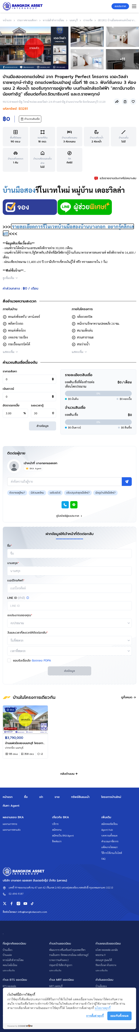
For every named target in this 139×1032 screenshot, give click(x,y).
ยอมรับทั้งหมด (119, 1016)
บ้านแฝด (7, 954)
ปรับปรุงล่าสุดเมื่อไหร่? (78, 493)
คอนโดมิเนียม (10, 965)
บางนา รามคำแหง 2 (59, 960)
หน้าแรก (7, 797)
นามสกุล (13, 563)
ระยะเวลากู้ (37, 405)
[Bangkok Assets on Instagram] (18, 904)
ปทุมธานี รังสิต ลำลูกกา (60, 965)
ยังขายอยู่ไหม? (17, 493)
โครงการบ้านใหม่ (111, 797)
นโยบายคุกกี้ (103, 1008)
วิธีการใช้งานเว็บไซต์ (111, 852)
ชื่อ (9, 546)
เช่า (41, 797)
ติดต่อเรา (57, 841)
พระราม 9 (101, 954)
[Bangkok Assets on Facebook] (12, 904)
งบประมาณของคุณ (19, 615)
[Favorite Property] (133, 101)
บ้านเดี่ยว (7, 949)
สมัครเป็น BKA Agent (63, 835)
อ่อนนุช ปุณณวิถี (104, 960)
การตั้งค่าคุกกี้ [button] (95, 1016)
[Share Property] (117, 101)
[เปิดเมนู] (134, 6)
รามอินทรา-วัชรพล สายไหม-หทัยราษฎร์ (68, 954)
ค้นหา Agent (11, 806)
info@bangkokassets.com (32, 911)
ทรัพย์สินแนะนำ (80, 797)
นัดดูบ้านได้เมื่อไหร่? (105, 493)
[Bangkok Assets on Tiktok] (32, 904)
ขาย (57, 797)
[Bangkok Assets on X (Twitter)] (5, 904)
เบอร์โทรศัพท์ (15, 580)
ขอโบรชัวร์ (55, 493)
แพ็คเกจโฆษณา (109, 847)
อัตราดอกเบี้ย (11, 405)
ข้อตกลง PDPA (41, 660)
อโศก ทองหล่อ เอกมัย (107, 949)
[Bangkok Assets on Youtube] (25, 904)
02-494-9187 (16, 893)
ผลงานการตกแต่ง (11, 829)
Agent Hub (107, 829)
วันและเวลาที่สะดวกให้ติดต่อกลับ (27, 633)
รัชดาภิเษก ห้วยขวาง (106, 965)
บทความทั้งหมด (109, 835)
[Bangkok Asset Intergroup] (23, 6)
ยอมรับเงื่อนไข (32, 660)
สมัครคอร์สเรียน (109, 823)
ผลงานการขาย (10, 823)
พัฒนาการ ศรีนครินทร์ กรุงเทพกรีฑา (67, 949)
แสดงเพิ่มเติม (9, 970)
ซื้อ (26, 797)
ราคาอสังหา (10, 371)
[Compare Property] (125, 101)
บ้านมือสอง (19, 189)
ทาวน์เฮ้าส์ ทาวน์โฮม (13, 960)
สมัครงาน (57, 829)
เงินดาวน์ (8, 389)
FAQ (103, 858)
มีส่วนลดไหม (37, 493)
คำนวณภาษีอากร (109, 841)
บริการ (55, 823)
